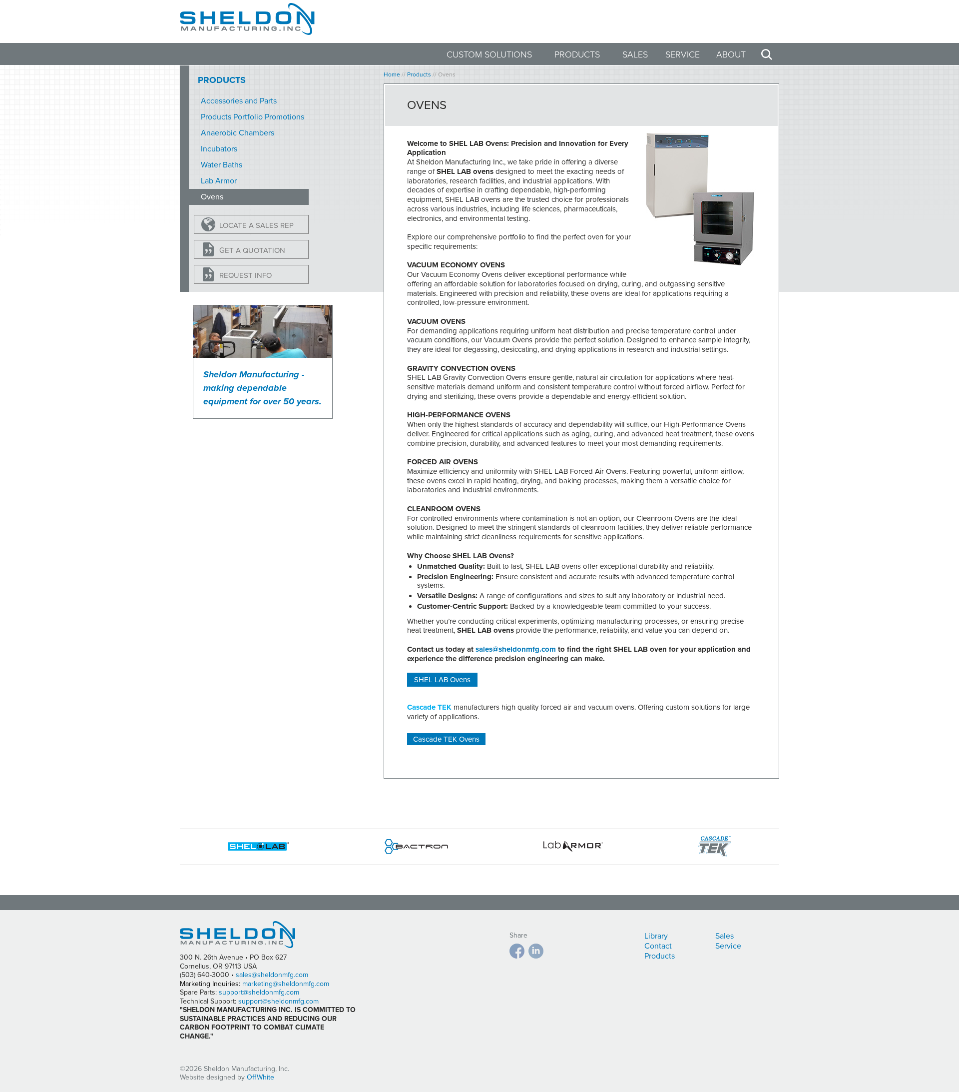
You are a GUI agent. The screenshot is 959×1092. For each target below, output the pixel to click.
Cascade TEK (429, 707)
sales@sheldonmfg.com (516, 649)
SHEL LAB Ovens (442, 679)
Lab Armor (219, 181)
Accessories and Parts (239, 101)
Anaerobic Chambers (237, 133)
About (731, 54)
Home (392, 74)
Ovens (212, 197)
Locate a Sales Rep (256, 225)
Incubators (219, 149)
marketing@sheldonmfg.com (285, 984)
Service (682, 54)
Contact (658, 946)
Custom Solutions (489, 54)
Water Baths (221, 165)
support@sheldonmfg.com (259, 992)
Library (656, 936)
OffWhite (260, 1077)
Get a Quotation (252, 250)
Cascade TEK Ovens (446, 739)
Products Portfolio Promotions (252, 117)
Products (577, 54)
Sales (635, 54)
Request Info (245, 275)
